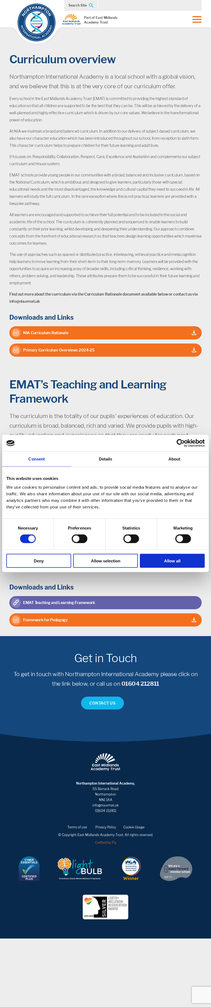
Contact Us (102, 703)
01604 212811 (140, 683)
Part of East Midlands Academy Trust (100, 20)
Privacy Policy (105, 827)
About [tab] (174, 459)
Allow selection (105, 560)
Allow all (172, 560)
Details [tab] (105, 459)
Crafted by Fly (105, 842)
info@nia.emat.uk (105, 805)
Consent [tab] (36, 459)
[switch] (79, 538)
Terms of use (77, 827)
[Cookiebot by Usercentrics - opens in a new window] (181, 443)
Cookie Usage (134, 827)
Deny (39, 560)
